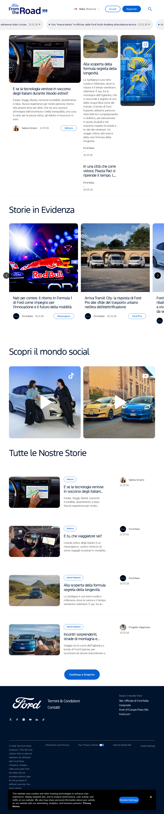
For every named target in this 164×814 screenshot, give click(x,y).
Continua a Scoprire (82, 674)
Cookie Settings (129, 800)
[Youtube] (30, 719)
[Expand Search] (150, 9)
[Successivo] (157, 275)
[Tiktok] (43, 719)
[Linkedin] (36, 719)
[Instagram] (23, 719)
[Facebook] (17, 719)
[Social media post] (137, 70)
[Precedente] (6, 275)
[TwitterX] (10, 719)
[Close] (150, 799)
